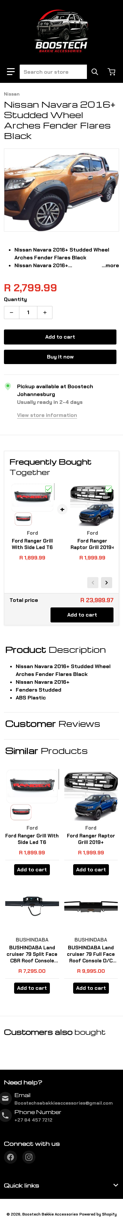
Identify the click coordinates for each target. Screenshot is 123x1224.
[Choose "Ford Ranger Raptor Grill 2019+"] (108, 489)
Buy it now (60, 356)
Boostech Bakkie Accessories (50, 1214)
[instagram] (28, 1157)
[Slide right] (106, 582)
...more (110, 265)
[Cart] (112, 72)
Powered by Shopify (98, 1214)
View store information (47, 415)
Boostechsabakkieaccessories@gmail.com (63, 1103)
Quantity (15, 299)
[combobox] (58, 72)
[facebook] (10, 1157)
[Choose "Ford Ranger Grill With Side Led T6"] (48, 489)
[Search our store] (95, 72)
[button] (11, 71)
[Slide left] (92, 582)
